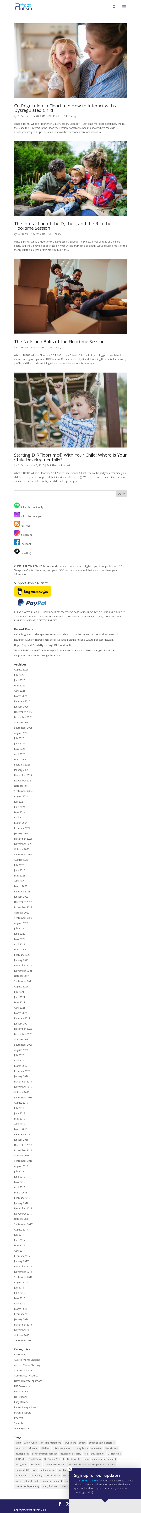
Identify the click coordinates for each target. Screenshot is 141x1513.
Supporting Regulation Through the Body (37, 655)
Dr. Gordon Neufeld (54, 1459)
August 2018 (21, 1166)
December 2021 (23, 965)
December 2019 (23, 1081)
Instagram (26, 534)
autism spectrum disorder (102, 1442)
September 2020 (23, 1044)
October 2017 (21, 1219)
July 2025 (19, 738)
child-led (45, 1448)
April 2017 (19, 1250)
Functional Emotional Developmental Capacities (92, 1464)
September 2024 (23, 791)
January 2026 (21, 706)
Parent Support (22, 1412)
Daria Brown (111, 1448)
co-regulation (81, 1448)
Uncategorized (22, 1428)
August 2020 (21, 1050)
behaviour (33, 1448)
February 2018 (22, 1197)
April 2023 (19, 880)
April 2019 (19, 1124)
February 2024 (22, 828)
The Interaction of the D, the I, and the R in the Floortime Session (62, 225)
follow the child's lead (54, 1464)
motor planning (47, 1470)
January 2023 (21, 896)
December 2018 (23, 1145)
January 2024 (21, 833)
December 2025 (23, 712)
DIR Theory (69, 116)
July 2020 (19, 1055)
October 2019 (21, 1092)
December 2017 (23, 1208)
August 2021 (21, 986)
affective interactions (51, 1442)
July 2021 (19, 991)
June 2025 (19, 743)
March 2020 (20, 1065)
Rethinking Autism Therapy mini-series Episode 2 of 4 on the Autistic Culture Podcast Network (66, 634)
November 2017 (23, 1213)
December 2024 (23, 775)
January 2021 (21, 1023)
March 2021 (20, 1013)
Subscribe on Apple (31, 516)
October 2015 (21, 1335)
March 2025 (20, 759)
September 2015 (23, 1340)
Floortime (36, 1464)
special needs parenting (27, 1486)
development (22, 1453)
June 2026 (19, 680)
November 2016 (23, 1271)
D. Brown (22, 116)
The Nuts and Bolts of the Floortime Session (59, 341)
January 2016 (21, 1319)
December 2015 (23, 1324)
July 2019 (19, 1108)
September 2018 (23, 1160)
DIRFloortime (114, 1453)
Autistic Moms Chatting (27, 1359)
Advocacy (19, 1354)
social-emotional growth (27, 1481)
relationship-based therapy (28, 1475)
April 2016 (19, 1303)
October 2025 (21, 722)
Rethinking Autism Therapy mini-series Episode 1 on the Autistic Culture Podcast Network (63, 639)
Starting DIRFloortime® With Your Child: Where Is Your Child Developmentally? (70, 457)
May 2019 (19, 1118)
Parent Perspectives (25, 1407)
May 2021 (19, 1002)
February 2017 (22, 1256)
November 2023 (23, 843)
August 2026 (21, 669)
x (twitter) (25, 553)
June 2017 (19, 1240)
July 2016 (19, 1287)
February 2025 (22, 764)
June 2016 (19, 1292)
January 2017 (21, 1261)
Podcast (65, 465)
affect (18, 1442)
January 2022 (21, 960)
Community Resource (26, 1375)
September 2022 (23, 918)
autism (82, 1442)
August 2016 (21, 1282)
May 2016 (19, 1298)
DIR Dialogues (22, 1386)
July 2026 (19, 674)
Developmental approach (28, 1380)
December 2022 (23, 902)
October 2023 (21, 849)
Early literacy (21, 1402)
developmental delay (70, 1453)
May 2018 (19, 1182)
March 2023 (20, 886)
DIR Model (20, 1459)
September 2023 (23, 854)
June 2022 (19, 933)
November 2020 (23, 1034)
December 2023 (23, 838)
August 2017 (21, 1229)
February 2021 (22, 1018)
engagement (21, 1464)
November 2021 (23, 970)
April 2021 (19, 1007)
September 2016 (23, 1277)
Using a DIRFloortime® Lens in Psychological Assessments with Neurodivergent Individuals (65, 650)
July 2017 (19, 1234)
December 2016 (23, 1266)
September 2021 (23, 981)
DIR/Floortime (98, 1453)
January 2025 (21, 770)
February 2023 (22, 891)
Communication (23, 1370)
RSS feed (25, 525)
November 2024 (23, 780)
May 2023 (19, 875)
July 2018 (19, 1171)
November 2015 (23, 1330)
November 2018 (23, 1150)
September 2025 (23, 727)
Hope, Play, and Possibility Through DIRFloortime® (42, 645)
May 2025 (19, 748)
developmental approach (44, 1453)
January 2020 (21, 1076)
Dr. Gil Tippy (35, 1459)
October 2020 (21, 1039)
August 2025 (21, 733)
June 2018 (19, 1176)
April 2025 (19, 754)
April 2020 (19, 1060)
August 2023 (21, 859)
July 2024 (19, 801)
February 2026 (22, 701)
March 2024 (20, 822)
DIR (86, 1453)
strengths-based (50, 1486)
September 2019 (23, 1097)
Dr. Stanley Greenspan (78, 1459)
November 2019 (23, 1086)
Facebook (25, 543)
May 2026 (19, 685)
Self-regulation (53, 1475)
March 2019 (20, 1129)
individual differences (25, 1470)
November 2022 (23, 907)
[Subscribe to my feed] (17, 507)
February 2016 (22, 1314)
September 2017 (23, 1224)
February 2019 (22, 1134)
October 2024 (21, 785)
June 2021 (19, 997)
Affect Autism (30, 1442)
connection (96, 1448)
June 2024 (19, 807)
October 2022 (21, 912)
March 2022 (20, 949)
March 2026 (20, 696)
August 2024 (21, 796)
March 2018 (20, 1192)
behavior (19, 1448)
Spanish (18, 1423)
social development (52, 1481)
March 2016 (20, 1308)
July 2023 (19, 865)
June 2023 (19, 870)
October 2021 (21, 976)
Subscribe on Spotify (31, 507)
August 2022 (21, 923)
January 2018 (21, 1203)
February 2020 (22, 1071)
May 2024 (19, 812)
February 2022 (22, 954)
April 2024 (19, 817)
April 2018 (19, 1187)
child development (62, 1448)
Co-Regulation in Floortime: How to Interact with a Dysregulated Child (65, 108)
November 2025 (23, 717)
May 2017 (19, 1245)
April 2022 (19, 944)
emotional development (104, 1459)
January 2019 (21, 1139)
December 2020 (23, 1028)
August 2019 (21, 1102)
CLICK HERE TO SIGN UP (88, 1480)
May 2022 (19, 939)
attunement (70, 1442)
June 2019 (19, 1113)
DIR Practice (55, 116)
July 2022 (19, 928)
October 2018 (21, 1155)
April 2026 (19, 690)
